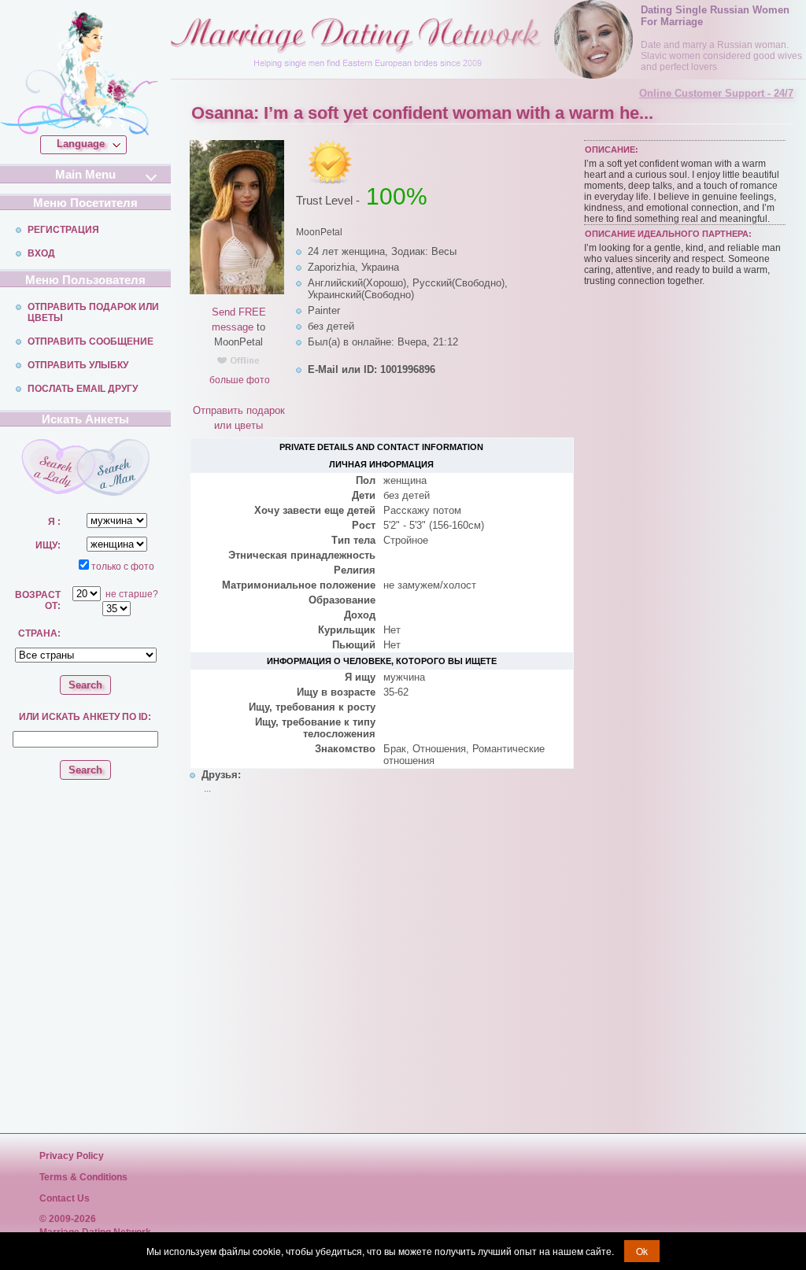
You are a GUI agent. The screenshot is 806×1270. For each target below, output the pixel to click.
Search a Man (117, 467)
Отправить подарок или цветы (93, 312)
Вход (41, 253)
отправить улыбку (78, 365)
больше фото (238, 380)
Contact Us (64, 1198)
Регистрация (63, 229)
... (207, 788)
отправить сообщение (90, 341)
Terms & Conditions (83, 1177)
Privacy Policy (71, 1155)
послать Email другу (83, 388)
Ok (642, 1250)
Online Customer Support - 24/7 (716, 93)
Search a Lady (52, 466)
